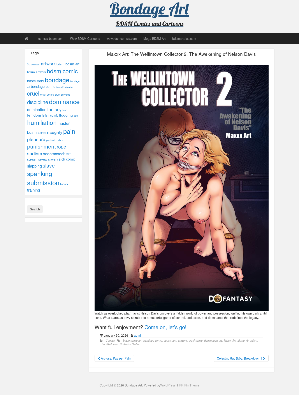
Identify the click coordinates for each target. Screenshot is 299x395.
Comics (110, 341)
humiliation (42, 122)
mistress (42, 133)
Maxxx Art (230, 341)
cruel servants (62, 94)
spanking (39, 173)
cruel (33, 93)
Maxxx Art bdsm (247, 341)
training (33, 190)
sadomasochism (57, 153)
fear (64, 110)
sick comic (67, 159)
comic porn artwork (175, 341)
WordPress (168, 385)
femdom (34, 115)
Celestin (67, 87)
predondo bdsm (54, 140)
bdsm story (35, 80)
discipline (37, 102)
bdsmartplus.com (184, 38)
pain (69, 131)
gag (76, 115)
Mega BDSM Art (154, 38)
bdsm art (72, 63)
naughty (54, 132)
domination (36, 109)
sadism (34, 153)
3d (28, 64)
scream (32, 159)
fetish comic (50, 115)
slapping (34, 166)
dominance (64, 101)
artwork (48, 63)
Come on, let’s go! (165, 327)
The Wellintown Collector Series (119, 344)
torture (64, 184)
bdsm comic (62, 70)
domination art (213, 341)
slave (49, 165)
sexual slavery (48, 159)
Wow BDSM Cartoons (85, 38)
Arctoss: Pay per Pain (115, 358)
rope (61, 146)
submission (43, 182)
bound (59, 87)
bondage (57, 79)
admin (138, 335)
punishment (41, 146)
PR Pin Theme (189, 385)
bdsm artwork (36, 72)
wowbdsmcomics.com (122, 38)
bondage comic (43, 86)
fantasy (54, 109)
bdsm (60, 63)
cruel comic (47, 94)
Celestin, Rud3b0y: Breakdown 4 (240, 358)
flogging (66, 115)
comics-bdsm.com (50, 38)
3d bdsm (35, 64)
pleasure (36, 139)
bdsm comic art (132, 341)
